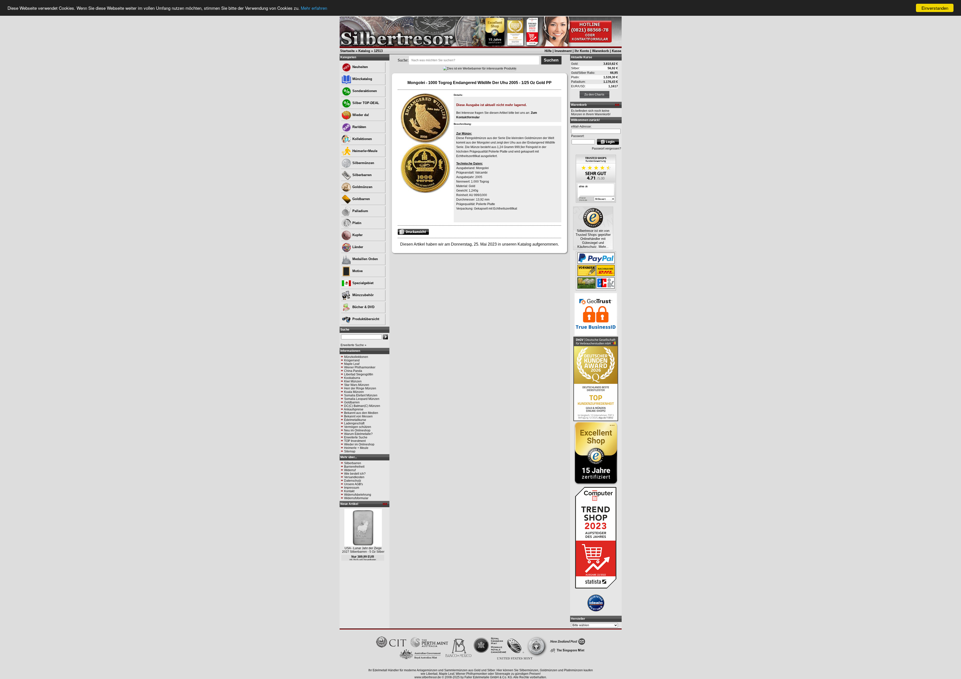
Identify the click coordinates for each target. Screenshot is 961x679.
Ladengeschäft (354, 423)
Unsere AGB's (353, 484)
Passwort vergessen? (606, 148)
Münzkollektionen (356, 357)
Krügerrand (352, 360)
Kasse (616, 51)
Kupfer (357, 235)
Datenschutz (352, 480)
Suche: (403, 60)
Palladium (359, 211)
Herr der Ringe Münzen (360, 388)
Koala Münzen (354, 392)
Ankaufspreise (353, 409)
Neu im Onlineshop (357, 430)
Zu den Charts (594, 94)
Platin (356, 223)
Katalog (364, 51)
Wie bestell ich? (355, 473)
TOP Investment (355, 441)
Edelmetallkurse (355, 420)
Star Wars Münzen (356, 385)
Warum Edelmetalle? (358, 434)
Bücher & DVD (362, 307)
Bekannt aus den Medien (361, 413)
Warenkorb (600, 51)
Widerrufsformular (356, 498)
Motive (357, 271)
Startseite (347, 51)
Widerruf (350, 470)
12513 (378, 51)
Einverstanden (934, 8)
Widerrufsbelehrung (357, 494)
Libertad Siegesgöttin (358, 374)
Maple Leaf (351, 364)
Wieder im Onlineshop (359, 444)
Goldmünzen (361, 187)
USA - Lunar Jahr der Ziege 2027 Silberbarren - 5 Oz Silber (363, 549)
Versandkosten (354, 477)
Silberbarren (361, 175)
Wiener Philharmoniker (359, 367)
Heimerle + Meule (356, 448)
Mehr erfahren (314, 8)
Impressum (351, 487)
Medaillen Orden (364, 259)
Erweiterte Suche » (353, 345)
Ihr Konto (582, 51)
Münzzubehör (362, 295)
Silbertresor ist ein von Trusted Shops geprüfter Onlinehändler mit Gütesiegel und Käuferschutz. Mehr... (593, 239)
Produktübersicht (365, 319)
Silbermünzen (362, 163)
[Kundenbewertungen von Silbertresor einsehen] (596, 201)
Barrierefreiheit (354, 466)
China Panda (353, 371)
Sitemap (349, 451)
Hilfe (548, 51)
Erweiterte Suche (355, 437)
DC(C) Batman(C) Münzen (362, 406)
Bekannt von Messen (358, 416)
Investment (563, 51)
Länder (357, 247)
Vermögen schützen (357, 427)
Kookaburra (352, 378)
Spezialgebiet (362, 283)
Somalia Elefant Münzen (360, 395)
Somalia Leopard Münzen (361, 399)
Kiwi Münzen (353, 381)
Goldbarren (360, 199)
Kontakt (349, 491)
